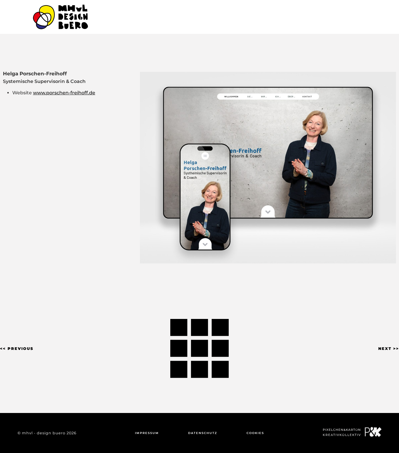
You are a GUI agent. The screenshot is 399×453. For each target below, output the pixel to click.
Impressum (147, 433)
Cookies (255, 433)
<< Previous (16, 348)
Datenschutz (202, 433)
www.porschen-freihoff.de (64, 93)
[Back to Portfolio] (199, 348)
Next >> (388, 348)
